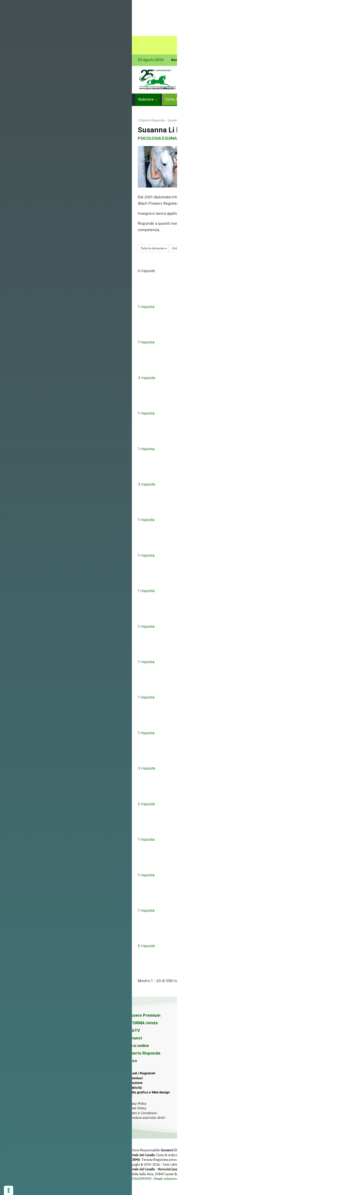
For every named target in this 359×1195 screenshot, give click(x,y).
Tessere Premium (143, 1015)
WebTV (133, 1030)
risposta (146, 306)
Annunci (134, 1038)
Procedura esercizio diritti (145, 1118)
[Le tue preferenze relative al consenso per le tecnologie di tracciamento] (8, 1190)
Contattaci (134, 1078)
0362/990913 (141, 1179)
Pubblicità (134, 1087)
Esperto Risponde (143, 1053)
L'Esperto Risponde (151, 120)
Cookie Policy (136, 1108)
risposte (146, 377)
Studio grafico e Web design (148, 1092)
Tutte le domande (152, 248)
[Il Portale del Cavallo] (157, 80)
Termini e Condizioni (141, 1113)
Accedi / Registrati (140, 1073)
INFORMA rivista (142, 1022)
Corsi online (137, 1045)
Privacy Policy (136, 1103)
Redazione (134, 1083)
